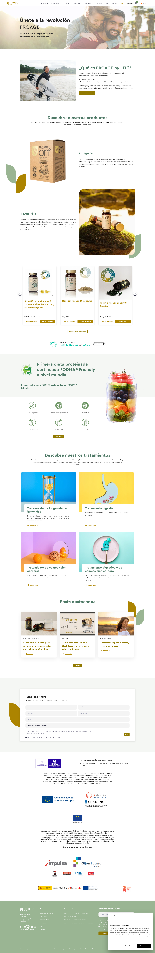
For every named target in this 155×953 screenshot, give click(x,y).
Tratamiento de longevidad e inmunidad (47, 510)
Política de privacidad (74, 949)
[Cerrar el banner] (114, 915)
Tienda (67, 3)
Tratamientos (43, 3)
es (143, 3)
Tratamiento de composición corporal (46, 569)
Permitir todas (144, 946)
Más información (31, 321)
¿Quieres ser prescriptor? (47, 913)
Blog (106, 3)
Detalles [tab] (131, 920)
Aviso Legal (61, 949)
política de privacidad (48, 737)
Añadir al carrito (47, 321)
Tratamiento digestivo (100, 508)
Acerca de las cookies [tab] (145, 920)
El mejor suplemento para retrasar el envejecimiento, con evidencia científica (37, 646)
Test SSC (99, 3)
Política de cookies (89, 949)
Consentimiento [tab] (115, 920)
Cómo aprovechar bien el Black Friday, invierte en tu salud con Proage (75, 646)
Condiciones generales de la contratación (43, 949)
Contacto (115, 3)
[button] (130, 3)
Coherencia (88, 3)
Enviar (127, 734)
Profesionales (77, 3)
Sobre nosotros (56, 3)
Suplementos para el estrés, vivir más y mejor (114, 644)
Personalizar (128, 946)
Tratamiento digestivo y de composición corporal (103, 569)
